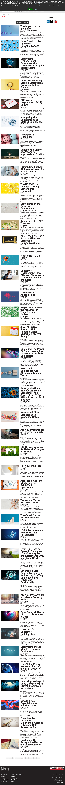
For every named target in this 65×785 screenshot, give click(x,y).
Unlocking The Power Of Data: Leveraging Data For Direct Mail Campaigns (32, 352)
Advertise (3, 776)
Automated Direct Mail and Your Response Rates (30, 415)
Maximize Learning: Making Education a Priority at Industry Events (31, 84)
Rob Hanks (24, 618)
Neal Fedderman (32, 210)
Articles (3, 17)
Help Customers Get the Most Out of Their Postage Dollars (31, 311)
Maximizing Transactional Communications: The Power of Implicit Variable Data (32, 63)
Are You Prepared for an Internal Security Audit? (32, 597)
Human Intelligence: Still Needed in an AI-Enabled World (32, 169)
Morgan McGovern (32, 30)
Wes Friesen (25, 138)
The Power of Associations (27, 293)
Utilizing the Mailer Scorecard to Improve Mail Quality (32, 152)
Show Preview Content (21, 22)
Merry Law (24, 670)
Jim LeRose (25, 259)
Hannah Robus (25, 377)
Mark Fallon (24, 210)
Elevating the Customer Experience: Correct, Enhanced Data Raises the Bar (31, 723)
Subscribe (13, 776)
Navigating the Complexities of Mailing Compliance (31, 119)
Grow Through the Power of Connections (30, 206)
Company (4, 774)
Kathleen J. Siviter (26, 193)
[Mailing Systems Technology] (6, 769)
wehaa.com (61, 782)
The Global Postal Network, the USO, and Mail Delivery (30, 666)
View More (33, 38)
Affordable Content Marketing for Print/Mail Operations (31, 484)
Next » (38, 758)
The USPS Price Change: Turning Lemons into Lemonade (29, 188)
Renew (12, 781)
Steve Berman (25, 436)
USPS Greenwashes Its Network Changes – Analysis (32, 449)
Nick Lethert (25, 156)
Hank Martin (25, 707)
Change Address (14, 779)
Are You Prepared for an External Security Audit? (32, 432)
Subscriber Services (17, 774)
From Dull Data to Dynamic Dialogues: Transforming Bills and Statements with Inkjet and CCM (32, 554)
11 (29, 758)
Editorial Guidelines (5, 779)
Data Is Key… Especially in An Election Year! (29, 703)
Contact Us (3, 782)
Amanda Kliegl (25, 89)
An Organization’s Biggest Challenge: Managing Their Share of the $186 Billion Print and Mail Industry (32, 394)
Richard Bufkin (25, 123)
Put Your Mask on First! (30, 467)
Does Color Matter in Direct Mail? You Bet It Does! (32, 614)
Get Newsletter (14, 778)
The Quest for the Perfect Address (30, 516)
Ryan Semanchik (26, 635)
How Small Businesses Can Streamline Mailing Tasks (31, 372)
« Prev (8, 758)
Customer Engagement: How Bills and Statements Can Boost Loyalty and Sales (32, 275)
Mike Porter (25, 69)
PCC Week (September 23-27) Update (31, 102)
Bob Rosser (24, 690)
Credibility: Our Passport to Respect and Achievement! (32, 742)
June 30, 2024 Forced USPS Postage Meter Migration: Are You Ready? (31, 332)
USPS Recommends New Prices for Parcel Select (31, 532)
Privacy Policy (37, 3)
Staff (23, 106)
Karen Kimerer (25, 47)
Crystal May (25, 30)
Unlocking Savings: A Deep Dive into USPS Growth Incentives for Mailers (32, 685)
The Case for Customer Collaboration (27, 632)
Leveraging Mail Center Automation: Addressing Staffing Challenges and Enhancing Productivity (31, 576)
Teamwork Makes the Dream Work (30, 501)
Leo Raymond (25, 225)
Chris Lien (24, 519)
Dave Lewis (24, 418)
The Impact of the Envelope (30, 27)
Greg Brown (25, 729)
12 (32, 758)
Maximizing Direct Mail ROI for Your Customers (30, 649)
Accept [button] (30, 9)
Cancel (12, 782)
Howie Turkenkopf (26, 357)
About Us (3, 778)
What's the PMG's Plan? (30, 256)
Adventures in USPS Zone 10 (31, 222)
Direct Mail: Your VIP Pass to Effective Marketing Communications (32, 240)
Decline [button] (35, 9)
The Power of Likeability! (27, 135)
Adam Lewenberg (26, 338)
